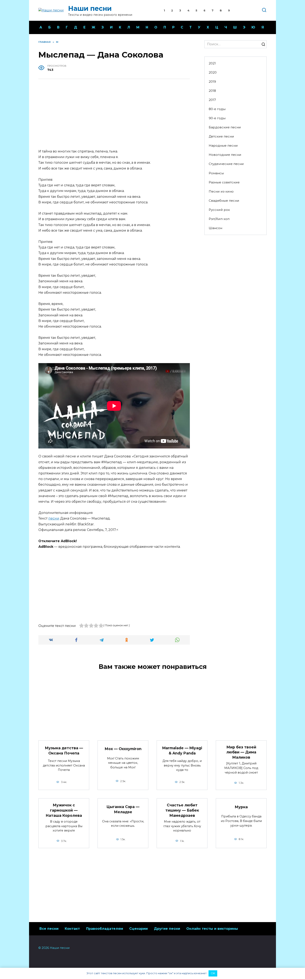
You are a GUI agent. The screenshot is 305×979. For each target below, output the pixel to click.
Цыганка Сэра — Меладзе (122, 809)
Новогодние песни (225, 155)
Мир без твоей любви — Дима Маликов (241, 752)
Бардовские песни (225, 127)
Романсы (216, 173)
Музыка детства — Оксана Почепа (64, 750)
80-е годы (217, 109)
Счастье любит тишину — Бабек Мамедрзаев (182, 810)
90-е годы (217, 118)
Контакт (72, 929)
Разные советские (224, 182)
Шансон (215, 228)
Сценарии (138, 929)
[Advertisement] (114, 114)
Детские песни (221, 136)
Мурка (241, 807)
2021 (212, 63)
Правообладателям (104, 929)
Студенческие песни (226, 164)
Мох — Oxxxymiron (123, 749)
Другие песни (167, 929)
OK (213, 973)
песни (53, 518)
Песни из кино (221, 191)
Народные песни (223, 145)
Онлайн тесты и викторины (212, 929)
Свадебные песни (224, 201)
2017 (212, 100)
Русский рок (219, 210)
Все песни (49, 929)
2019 (212, 82)
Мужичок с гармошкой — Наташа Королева (64, 810)
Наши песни (90, 8)
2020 (213, 72)
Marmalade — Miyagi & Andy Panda (182, 750)
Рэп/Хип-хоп (219, 219)
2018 (212, 91)
